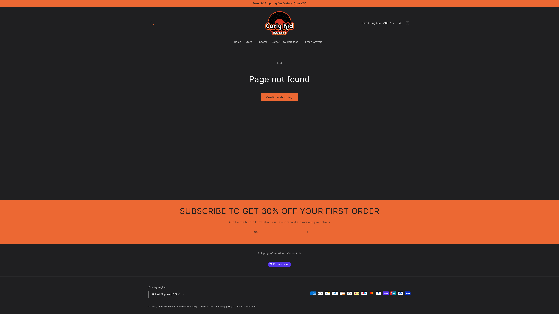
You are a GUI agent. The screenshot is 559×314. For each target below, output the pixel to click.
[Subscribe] (307, 232)
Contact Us (294, 253)
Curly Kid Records (167, 306)
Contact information (246, 306)
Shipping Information (271, 253)
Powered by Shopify (187, 306)
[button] (152, 23)
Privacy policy (225, 306)
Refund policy (208, 306)
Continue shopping (279, 97)
